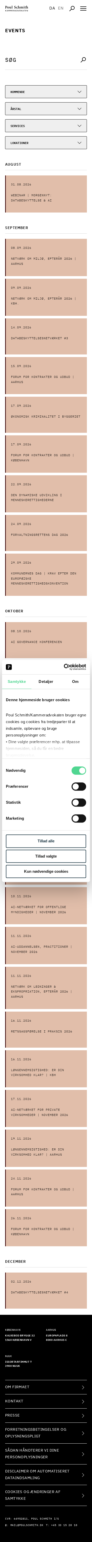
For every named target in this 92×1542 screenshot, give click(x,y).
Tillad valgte (46, 856)
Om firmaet (17, 1387)
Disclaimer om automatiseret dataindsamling (37, 1474)
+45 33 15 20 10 (64, 1525)
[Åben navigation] (83, 8)
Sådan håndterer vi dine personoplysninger (32, 1453)
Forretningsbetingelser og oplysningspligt (35, 1433)
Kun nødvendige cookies (46, 871)
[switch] (79, 787)
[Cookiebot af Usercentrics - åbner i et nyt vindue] (65, 667)
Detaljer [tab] (46, 681)
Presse (12, 1415)
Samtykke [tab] (17, 681)
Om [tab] (75, 681)
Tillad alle (46, 841)
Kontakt (14, 1401)
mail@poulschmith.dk (26, 1525)
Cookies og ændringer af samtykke (32, 1495)
